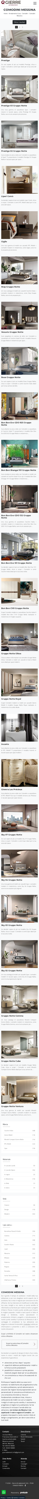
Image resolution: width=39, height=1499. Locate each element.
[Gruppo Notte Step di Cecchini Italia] (19, 270)
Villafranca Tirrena (19, 1280)
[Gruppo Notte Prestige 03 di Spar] (19, 89)
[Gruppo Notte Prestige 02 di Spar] (19, 134)
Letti (4, 1461)
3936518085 (10, 1448)
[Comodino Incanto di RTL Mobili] (19, 728)
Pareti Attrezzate (27, 1437)
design (19, 1209)
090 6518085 (10, 1446)
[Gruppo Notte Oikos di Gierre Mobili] (19, 637)
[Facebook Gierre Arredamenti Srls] (25, 1485)
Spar (19, 1148)
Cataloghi (24, 1464)
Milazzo (19, 1258)
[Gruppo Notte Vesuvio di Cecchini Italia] (19, 315)
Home (5, 13)
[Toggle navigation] (35, 3)
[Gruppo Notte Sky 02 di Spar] (19, 954)
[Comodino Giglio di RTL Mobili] (19, 225)
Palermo (19, 1262)
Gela (19, 1240)
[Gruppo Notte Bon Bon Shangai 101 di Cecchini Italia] (19, 454)
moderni (19, 1214)
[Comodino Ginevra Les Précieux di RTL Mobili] (19, 773)
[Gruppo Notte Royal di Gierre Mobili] (19, 682)
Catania (19, 1236)
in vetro (19, 1188)
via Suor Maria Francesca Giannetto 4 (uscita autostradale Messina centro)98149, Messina (10, 1439)
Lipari (19, 1249)
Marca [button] (5, 1124)
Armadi (4, 1466)
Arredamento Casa (15, 13)
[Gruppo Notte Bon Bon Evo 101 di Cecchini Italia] (19, 546)
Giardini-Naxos (19, 1244)
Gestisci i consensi (19, 1498)
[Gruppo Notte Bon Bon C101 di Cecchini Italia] (19, 592)
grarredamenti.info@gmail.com (13, 1452)
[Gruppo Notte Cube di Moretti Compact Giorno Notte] (19, 1045)
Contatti (23, 1468)
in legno (19, 1174)
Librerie (23, 1434)
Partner (23, 1466)
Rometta (19, 1271)
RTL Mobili (19, 1144)
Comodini (25, 13)
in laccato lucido (19, 1165)
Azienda (24, 1458)
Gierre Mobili (19, 1135)
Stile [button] (4, 1198)
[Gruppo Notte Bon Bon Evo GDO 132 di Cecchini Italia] (19, 499)
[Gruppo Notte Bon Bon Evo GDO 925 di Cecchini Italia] (19, 406)
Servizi (23, 1461)
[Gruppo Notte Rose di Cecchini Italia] (19, 361)
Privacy (3, 1498)
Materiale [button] (6, 1159)
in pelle (19, 1183)
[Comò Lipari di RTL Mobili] (19, 180)
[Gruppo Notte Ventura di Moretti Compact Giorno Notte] (19, 1090)
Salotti (23, 1439)
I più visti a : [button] (7, 1225)
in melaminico (19, 1179)
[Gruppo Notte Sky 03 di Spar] (19, 909)
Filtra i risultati (19, 22)
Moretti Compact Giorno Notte (19, 1139)
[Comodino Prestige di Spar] (19, 44)
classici (19, 1205)
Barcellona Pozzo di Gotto (19, 1231)
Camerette (6, 1468)
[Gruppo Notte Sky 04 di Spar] (19, 863)
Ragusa (19, 1267)
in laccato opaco (19, 1170)
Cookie (9, 1498)
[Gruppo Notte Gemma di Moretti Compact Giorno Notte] (19, 999)
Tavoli (23, 1441)
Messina (19, 1253)
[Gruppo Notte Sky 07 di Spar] (19, 818)
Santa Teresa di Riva (19, 1275)
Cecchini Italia (19, 1130)
